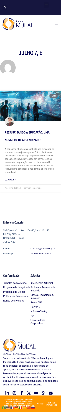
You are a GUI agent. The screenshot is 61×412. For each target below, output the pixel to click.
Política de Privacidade (15, 296)
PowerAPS (36, 302)
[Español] (25, 407)
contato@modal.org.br (42, 248)
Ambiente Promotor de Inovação (42, 289)
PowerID (35, 306)
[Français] (12, 407)
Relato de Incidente (13, 300)
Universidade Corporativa (37, 322)
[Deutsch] (17, 407)
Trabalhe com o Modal (15, 283)
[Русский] (33, 407)
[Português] (4, 407)
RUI (32, 315)
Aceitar (40, 404)
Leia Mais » (10, 180)
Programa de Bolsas (14, 291)
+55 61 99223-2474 (41, 253)
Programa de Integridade (16, 287)
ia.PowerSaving (38, 311)
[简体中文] (29, 407)
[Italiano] (21, 407)
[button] (46, 5)
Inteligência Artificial (41, 283)
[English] (8, 407)
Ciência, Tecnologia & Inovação (42, 296)
